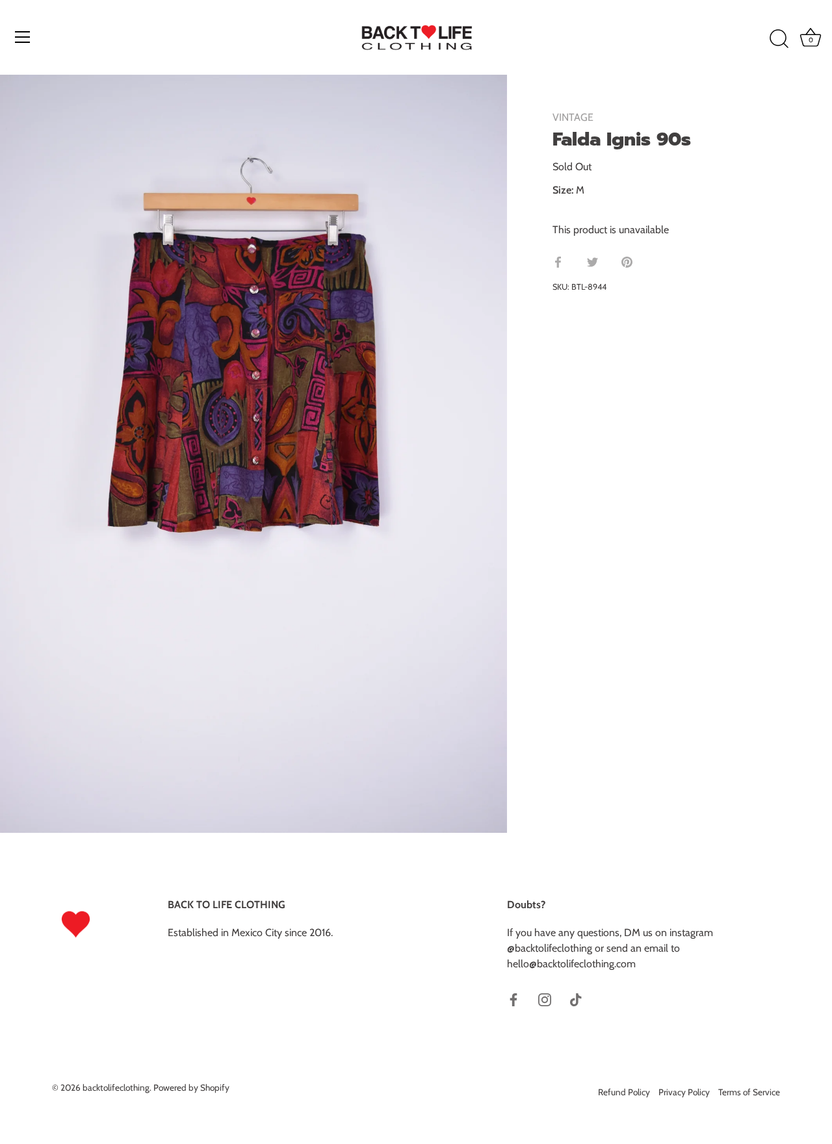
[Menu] (22, 37)
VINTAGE (572, 117)
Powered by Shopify (191, 1087)
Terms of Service (749, 1092)
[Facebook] (513, 999)
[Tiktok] (575, 999)
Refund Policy (624, 1092)
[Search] (778, 39)
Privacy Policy (684, 1092)
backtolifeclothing (116, 1087)
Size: (562, 190)
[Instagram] (544, 999)
